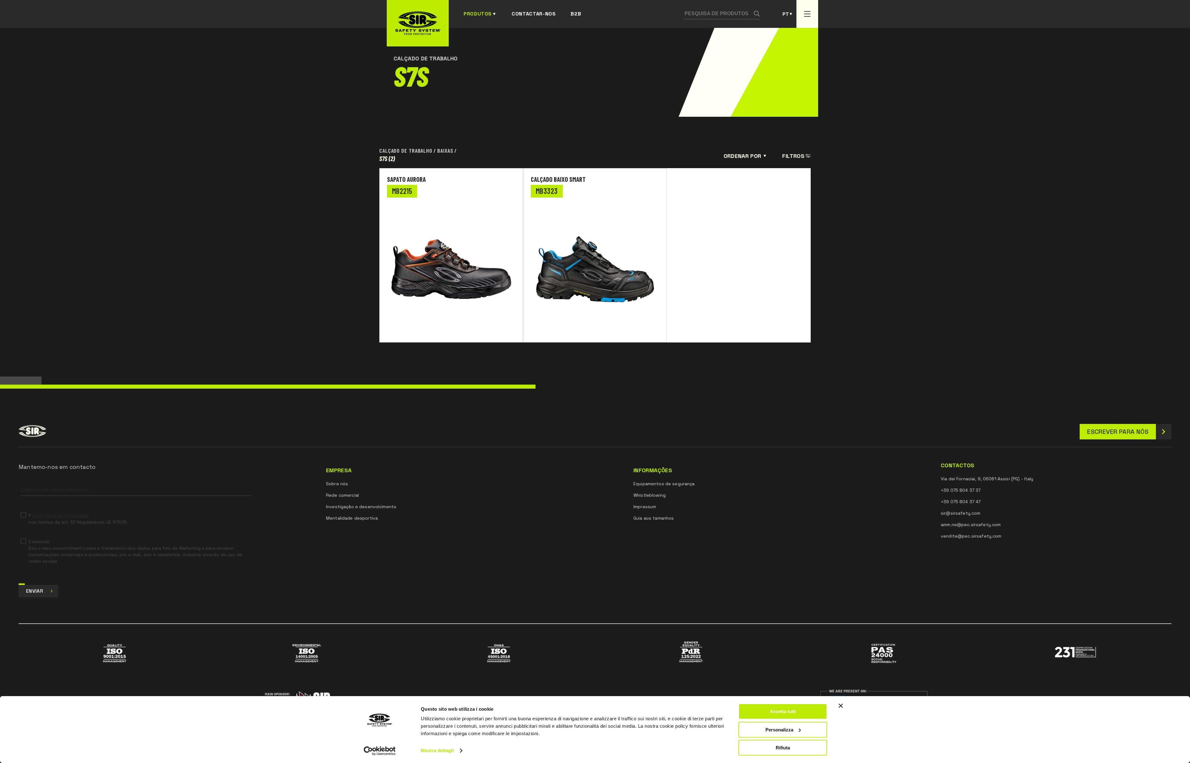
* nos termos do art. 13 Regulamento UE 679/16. (78, 519)
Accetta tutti (783, 711)
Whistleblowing (649, 495)
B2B (576, 14)
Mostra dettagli (437, 750)
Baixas (445, 150)
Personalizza (779, 729)
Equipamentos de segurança (664, 483)
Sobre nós (337, 483)
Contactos (957, 465)
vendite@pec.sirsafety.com (971, 536)
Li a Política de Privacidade (60, 515)
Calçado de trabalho (405, 150)
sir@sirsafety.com (960, 513)
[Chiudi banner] (841, 706)
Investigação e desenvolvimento (361, 506)
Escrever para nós (1117, 432)
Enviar (34, 591)
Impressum (644, 506)
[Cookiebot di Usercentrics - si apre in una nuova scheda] (380, 751)
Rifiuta (783, 747)
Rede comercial (342, 495)
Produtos (478, 14)
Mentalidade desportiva (352, 518)
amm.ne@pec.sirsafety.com (971, 524)
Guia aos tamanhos (653, 518)
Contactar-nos (534, 14)
